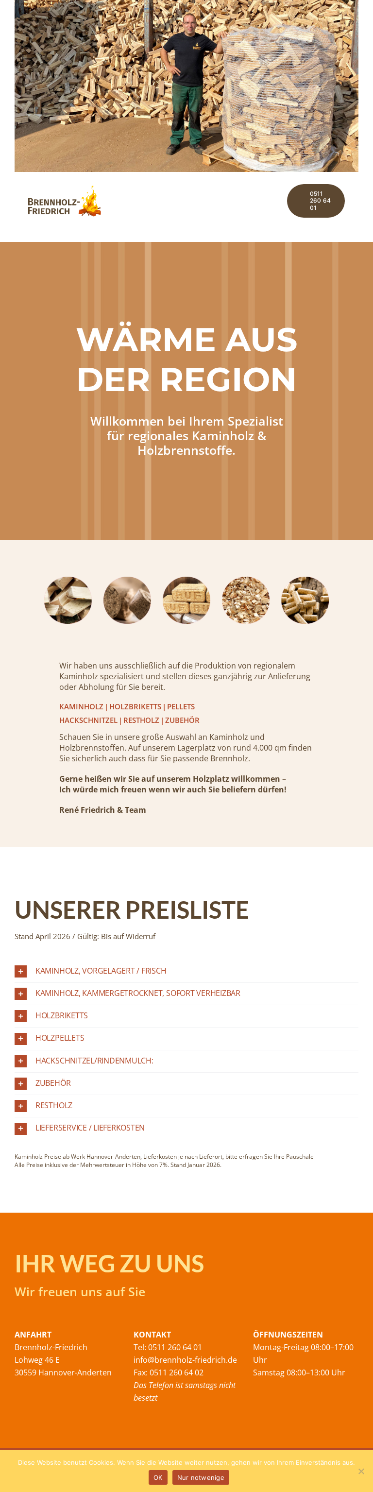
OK (158, 1477)
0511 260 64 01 (174, 1347)
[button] (186, 971)
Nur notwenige (200, 1477)
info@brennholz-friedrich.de (185, 1360)
